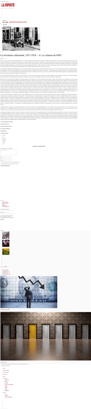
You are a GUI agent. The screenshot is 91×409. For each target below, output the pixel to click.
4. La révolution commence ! (5, 128)
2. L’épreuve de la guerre (4, 123)
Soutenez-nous (4, 205)
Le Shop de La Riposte (5, 206)
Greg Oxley (2, 58)
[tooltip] (4, 135)
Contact (3, 204)
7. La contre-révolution (4, 133)
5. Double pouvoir (3, 130)
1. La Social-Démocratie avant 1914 (6, 121)
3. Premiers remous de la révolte (6, 126)
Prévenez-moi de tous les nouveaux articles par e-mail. (10, 163)
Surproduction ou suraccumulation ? (5, 309)
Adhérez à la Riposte (5, 203)
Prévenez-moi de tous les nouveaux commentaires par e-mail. (11, 162)
